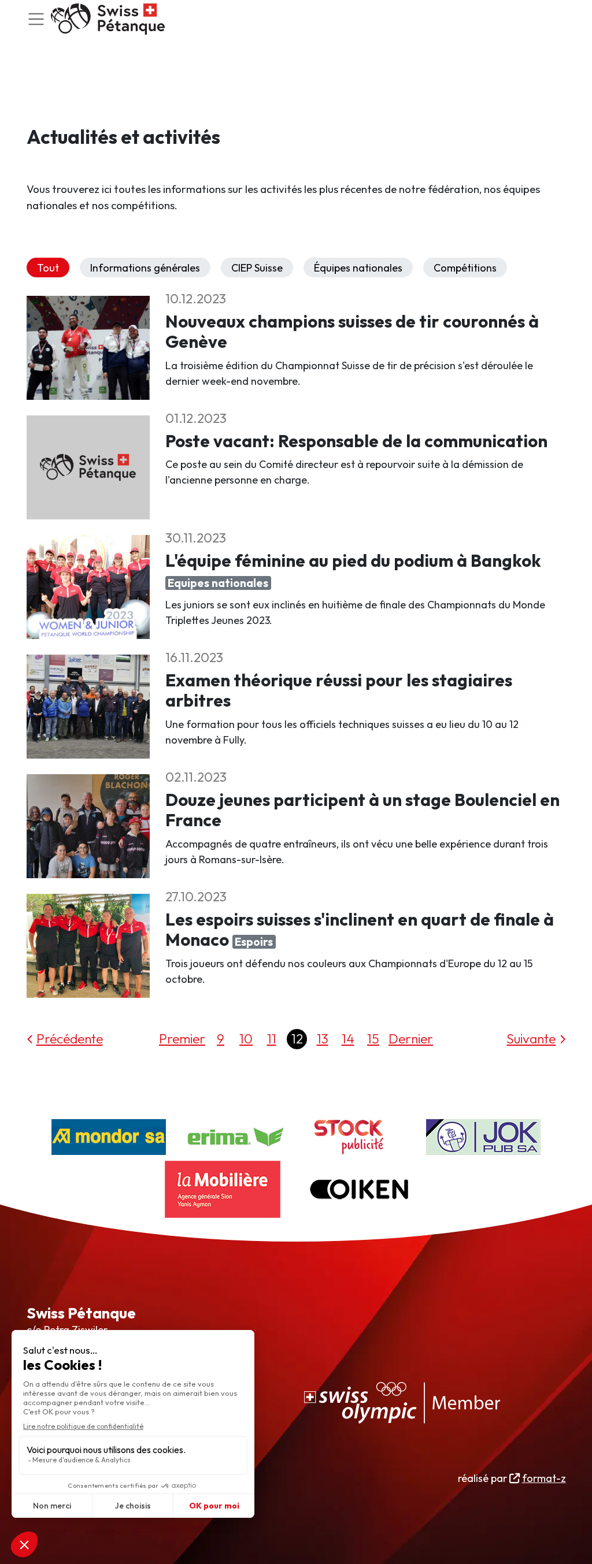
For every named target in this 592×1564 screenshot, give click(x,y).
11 (271, 1038)
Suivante (531, 1038)
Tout (48, 267)
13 (322, 1038)
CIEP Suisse (257, 267)
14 (348, 1038)
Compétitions (465, 267)
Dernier (410, 1038)
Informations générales (145, 267)
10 (246, 1038)
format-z (543, 1478)
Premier (182, 1038)
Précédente (69, 1038)
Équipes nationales (358, 267)
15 (373, 1038)
